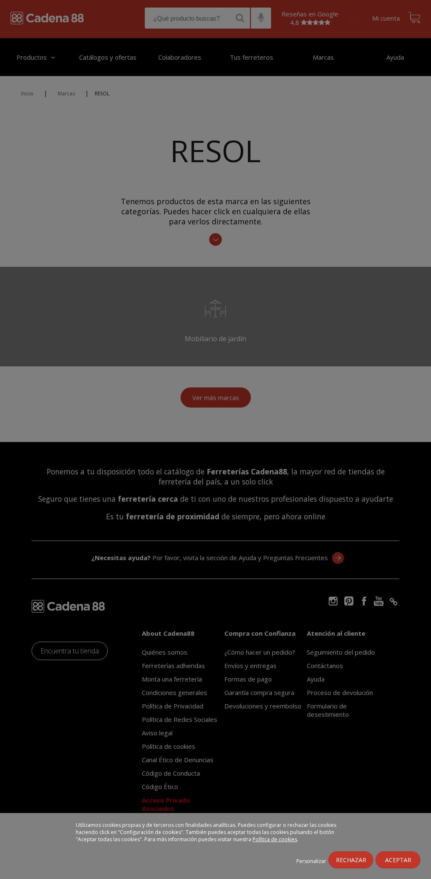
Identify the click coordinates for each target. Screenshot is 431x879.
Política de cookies (275, 839)
